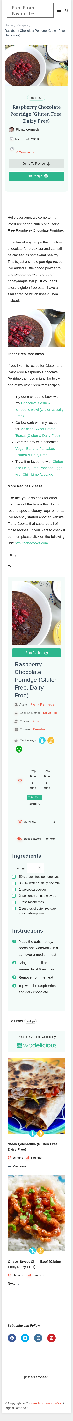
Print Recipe (33, 176)
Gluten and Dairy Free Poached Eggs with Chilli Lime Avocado (39, 468)
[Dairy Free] (42, 740)
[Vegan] (19, 749)
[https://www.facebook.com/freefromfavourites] (12, 1338)
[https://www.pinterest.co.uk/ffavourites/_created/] (51, 1338)
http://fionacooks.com (31, 543)
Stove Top (50, 712)
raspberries (31, 902)
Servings (19, 868)
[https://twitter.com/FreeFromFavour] (25, 1338)
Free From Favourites (24, 10)
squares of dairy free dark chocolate (37, 911)
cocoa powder (32, 889)
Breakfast (36, 97)
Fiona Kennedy (28, 129)
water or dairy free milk (39, 883)
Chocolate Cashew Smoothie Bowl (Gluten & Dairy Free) (39, 409)
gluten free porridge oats (39, 876)
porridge (30, 1021)
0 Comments (25, 152)
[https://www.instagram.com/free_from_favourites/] (38, 1338)
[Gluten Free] (50, 740)
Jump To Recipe (34, 163)
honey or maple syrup (37, 895)
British (36, 721)
